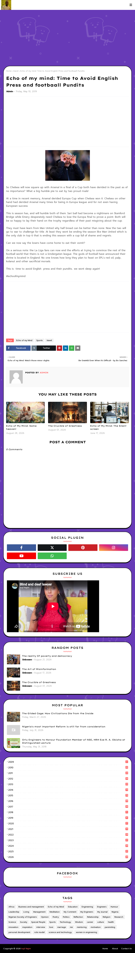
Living (26, 911)
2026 (68, 857)
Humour (114, 906)
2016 (68, 801)
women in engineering (86, 932)
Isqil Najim (26, 948)
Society (23, 922)
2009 (67, 762)
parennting (110, 927)
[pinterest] (82, 547)
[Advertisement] (67, 38)
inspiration (27, 927)
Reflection (78, 916)
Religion (106, 916)
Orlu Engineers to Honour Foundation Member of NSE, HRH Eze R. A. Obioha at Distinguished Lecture (73, 741)
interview (40, 927)
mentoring (82, 927)
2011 (68, 773)
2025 (68, 851)
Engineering (87, 906)
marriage (61, 927)
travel (15, 70)
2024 (68, 845)
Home (9, 70)
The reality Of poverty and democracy (47, 656)
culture (100, 922)
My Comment (70, 911)
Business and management (31, 906)
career (90, 922)
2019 (67, 818)
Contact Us (126, 948)
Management (39, 911)
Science (12, 922)
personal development (19, 932)
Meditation (55, 911)
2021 (68, 829)
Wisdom (79, 922)
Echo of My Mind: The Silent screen (108, 427)
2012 (68, 778)
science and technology (60, 932)
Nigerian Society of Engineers (23, 916)
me (71, 927)
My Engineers (86, 911)
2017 (68, 806)
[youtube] (21, 556)
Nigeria (115, 911)
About (115, 948)
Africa (11, 906)
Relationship (93, 916)
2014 (68, 790)
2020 (68, 823)
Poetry (56, 916)
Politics (66, 916)
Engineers (102, 906)
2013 (68, 784)
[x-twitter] (52, 547)
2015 (68, 795)
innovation (13, 927)
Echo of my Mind (24, 340)
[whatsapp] (52, 556)
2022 (68, 834)
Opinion (45, 916)
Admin (9, 91)
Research (118, 916)
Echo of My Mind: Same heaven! (21, 427)
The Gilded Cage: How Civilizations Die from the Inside (57, 713)
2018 (67, 812)
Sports (39, 340)
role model (39, 932)
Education (73, 906)
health (111, 922)
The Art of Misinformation (39, 669)
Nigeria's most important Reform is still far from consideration (63, 726)
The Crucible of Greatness (65, 425)
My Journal (102, 911)
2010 (68, 767)
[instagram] (113, 547)
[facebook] (21, 547)
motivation (96, 927)
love (51, 927)
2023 (68, 840)
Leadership (14, 911)
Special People (38, 922)
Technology (65, 922)
